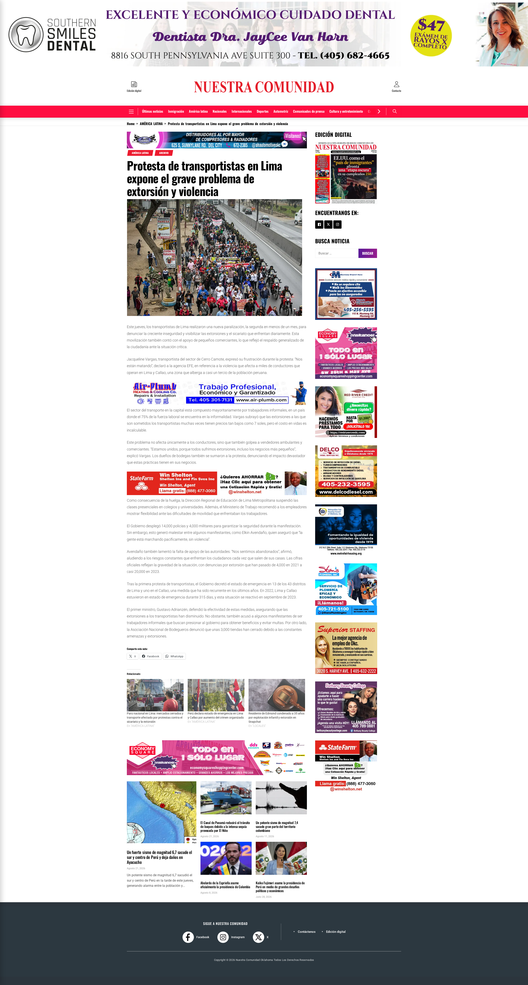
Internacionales (242, 98)
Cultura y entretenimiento (346, 98)
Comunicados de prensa (308, 98)
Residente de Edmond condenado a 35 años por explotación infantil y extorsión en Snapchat (276, 704)
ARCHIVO (164, 140)
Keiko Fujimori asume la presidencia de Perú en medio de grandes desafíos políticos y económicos (280, 873)
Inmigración (176, 98)
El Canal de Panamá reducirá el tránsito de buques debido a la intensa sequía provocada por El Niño (225, 813)
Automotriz (280, 98)
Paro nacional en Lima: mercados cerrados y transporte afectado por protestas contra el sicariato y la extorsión (155, 704)
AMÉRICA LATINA (140, 140)
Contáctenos (307, 919)
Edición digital (336, 919)
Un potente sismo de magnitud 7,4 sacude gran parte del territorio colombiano (277, 813)
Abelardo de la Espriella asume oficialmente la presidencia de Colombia (225, 871)
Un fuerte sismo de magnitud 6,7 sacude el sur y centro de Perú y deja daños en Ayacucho (159, 844)
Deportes (263, 98)
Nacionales (220, 98)
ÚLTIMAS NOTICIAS (157, 832)
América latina (198, 98)
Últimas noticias (152, 98)
